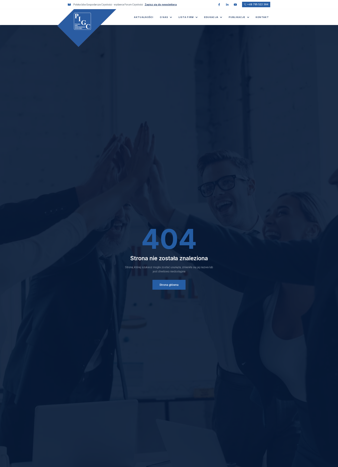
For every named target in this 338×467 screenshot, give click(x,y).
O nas (164, 17)
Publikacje (237, 17)
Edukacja (211, 17)
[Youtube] (235, 4)
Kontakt (262, 17)
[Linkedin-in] (227, 4)
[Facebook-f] (219, 4)
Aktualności (143, 17)
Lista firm (186, 17)
